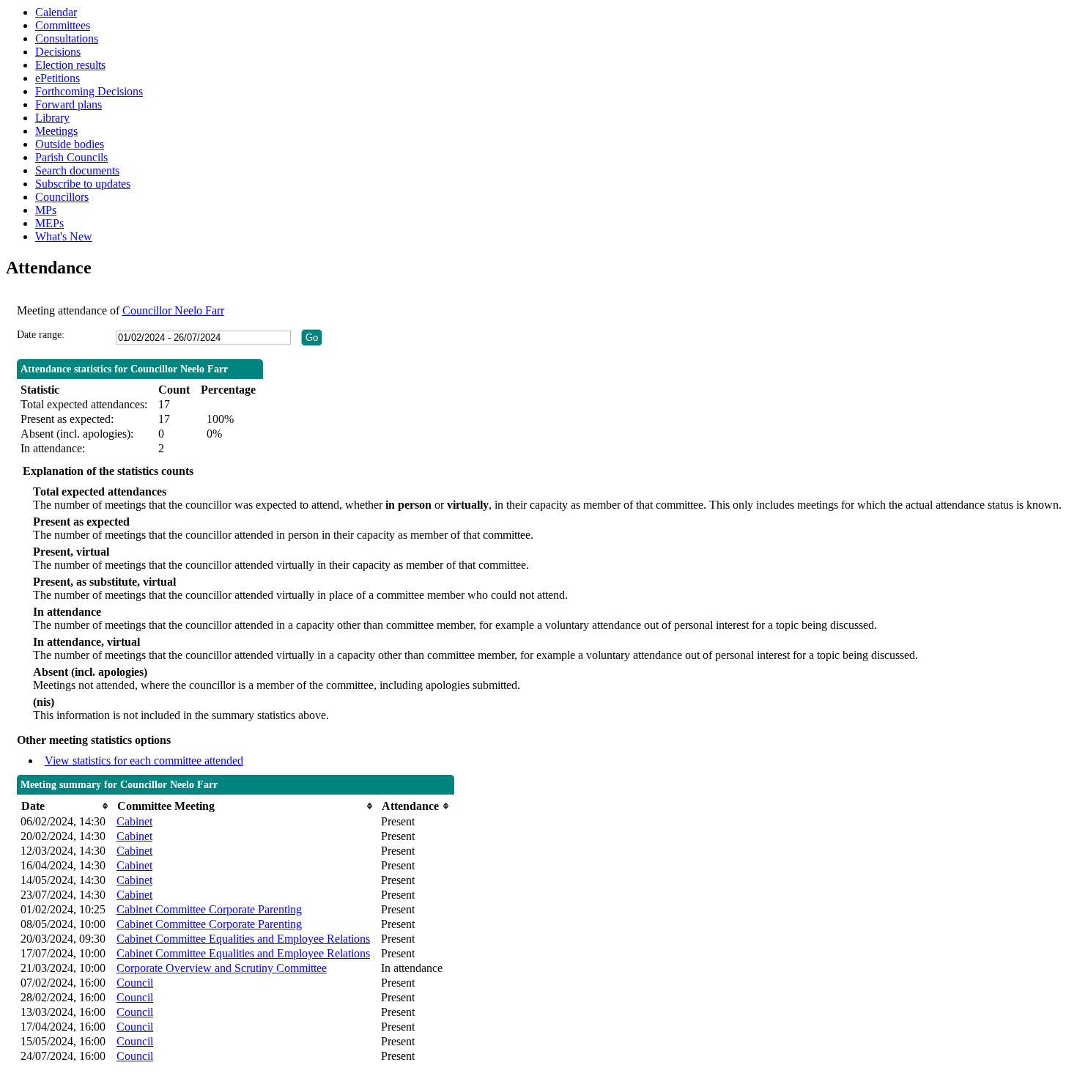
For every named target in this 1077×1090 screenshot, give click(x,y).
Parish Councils (71, 157)
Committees (62, 25)
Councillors (62, 197)
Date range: (40, 334)
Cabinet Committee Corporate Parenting (209, 909)
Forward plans (68, 104)
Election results (70, 65)
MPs (45, 210)
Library (52, 117)
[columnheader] (65, 806)
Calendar (56, 12)
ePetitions (57, 78)
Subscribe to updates (82, 183)
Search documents (77, 170)
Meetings (56, 131)
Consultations (66, 38)
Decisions (58, 51)
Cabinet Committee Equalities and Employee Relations (243, 938)
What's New (63, 236)
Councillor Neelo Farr (173, 310)
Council (134, 982)
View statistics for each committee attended (144, 760)
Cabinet (134, 821)
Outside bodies (69, 144)
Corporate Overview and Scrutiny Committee (221, 968)
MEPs (49, 223)
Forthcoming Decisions (89, 91)
